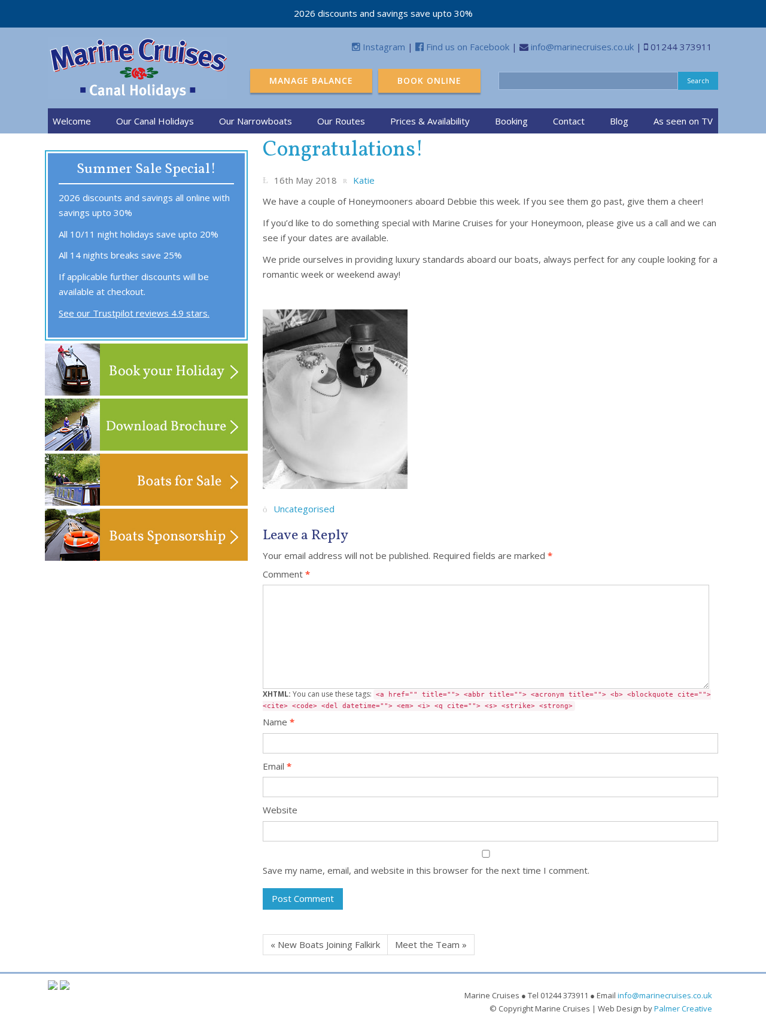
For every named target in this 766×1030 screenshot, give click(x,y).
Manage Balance (311, 80)
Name (278, 722)
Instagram (382, 47)
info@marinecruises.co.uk (582, 47)
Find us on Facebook (466, 47)
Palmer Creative (683, 1008)
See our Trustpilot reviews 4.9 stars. (134, 313)
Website (280, 810)
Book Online (429, 80)
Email (277, 766)
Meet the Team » (431, 944)
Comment (286, 574)
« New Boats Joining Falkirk (325, 944)
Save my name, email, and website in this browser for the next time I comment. (426, 870)
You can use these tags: (487, 699)
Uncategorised (304, 509)
